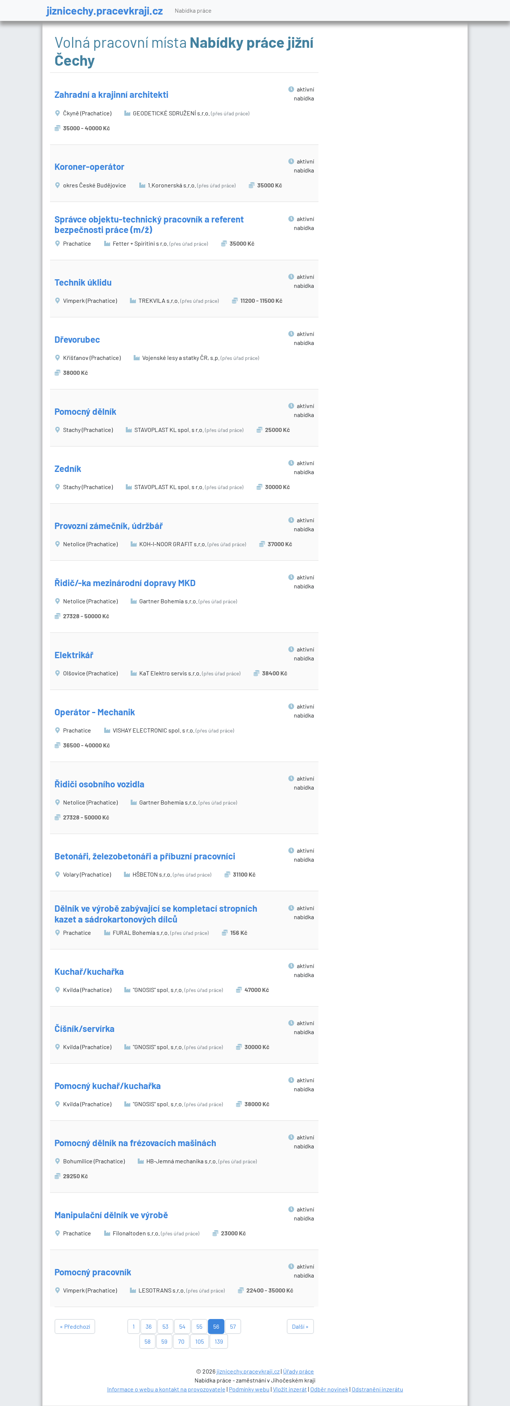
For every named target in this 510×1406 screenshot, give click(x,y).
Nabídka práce (193, 10)
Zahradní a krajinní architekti (111, 94)
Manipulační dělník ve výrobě (111, 1214)
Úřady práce (298, 1371)
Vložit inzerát (290, 1389)
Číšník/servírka (85, 1028)
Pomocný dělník (85, 411)
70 (181, 1341)
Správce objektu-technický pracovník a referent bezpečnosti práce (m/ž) (149, 224)
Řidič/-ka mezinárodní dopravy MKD (125, 582)
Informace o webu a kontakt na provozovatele (166, 1389)
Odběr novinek (329, 1389)
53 (165, 1326)
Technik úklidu (83, 282)
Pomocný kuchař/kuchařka (108, 1085)
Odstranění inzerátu (377, 1389)
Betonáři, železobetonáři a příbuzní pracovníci (145, 855)
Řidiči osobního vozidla (99, 783)
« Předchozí (75, 1326)
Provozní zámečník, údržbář (109, 525)
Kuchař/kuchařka (89, 971)
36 (149, 1326)
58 (147, 1341)
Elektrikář (74, 654)
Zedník (68, 468)
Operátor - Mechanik (95, 711)
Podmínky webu (249, 1389)
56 (216, 1326)
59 (164, 1341)
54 (182, 1326)
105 (199, 1341)
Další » (300, 1326)
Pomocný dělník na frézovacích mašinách (135, 1142)
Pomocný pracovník (93, 1271)
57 (233, 1326)
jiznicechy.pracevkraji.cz (105, 10)
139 (219, 1341)
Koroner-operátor (89, 166)
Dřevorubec (77, 339)
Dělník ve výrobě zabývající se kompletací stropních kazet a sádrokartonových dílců (156, 913)
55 (199, 1326)
